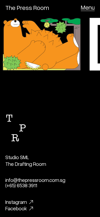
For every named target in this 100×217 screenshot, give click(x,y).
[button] (88, 7)
